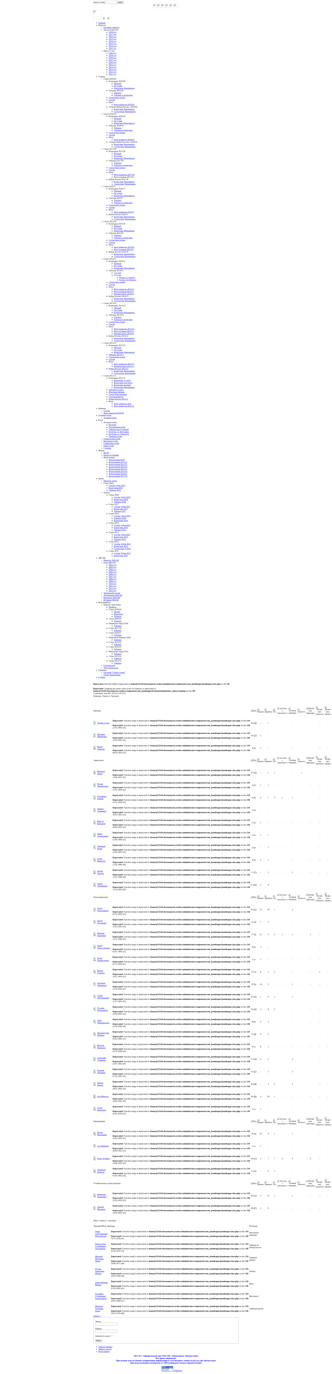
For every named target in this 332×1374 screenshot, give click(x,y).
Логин (98, 1321)
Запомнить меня (102, 1336)
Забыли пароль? (105, 1347)
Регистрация (103, 1351)
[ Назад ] (97, 1316)
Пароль (98, 1329)
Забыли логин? (105, 1349)
